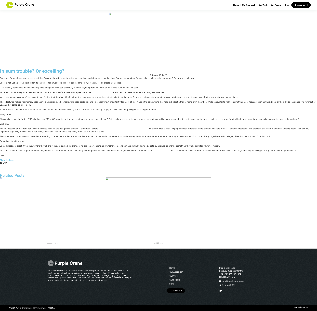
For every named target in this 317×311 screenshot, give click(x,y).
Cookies (304, 307)
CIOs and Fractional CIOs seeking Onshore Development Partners (52, 240)
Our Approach (248, 5)
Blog (287, 5)
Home (236, 5)
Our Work (263, 5)
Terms (297, 307)
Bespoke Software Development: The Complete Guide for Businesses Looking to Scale (158, 240)
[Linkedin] (220, 291)
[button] (1, 163)
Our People (276, 5)
